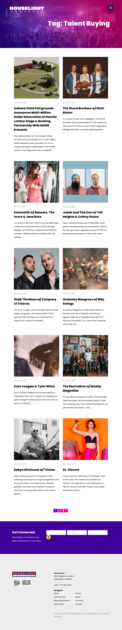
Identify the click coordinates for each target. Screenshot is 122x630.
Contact (78, 604)
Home (56, 593)
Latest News (59, 604)
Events (78, 593)
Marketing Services (61, 600)
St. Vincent (71, 470)
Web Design (92, 613)
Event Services (60, 597)
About (77, 597)
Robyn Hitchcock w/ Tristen (34, 470)
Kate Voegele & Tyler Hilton (34, 386)
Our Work (79, 600)
